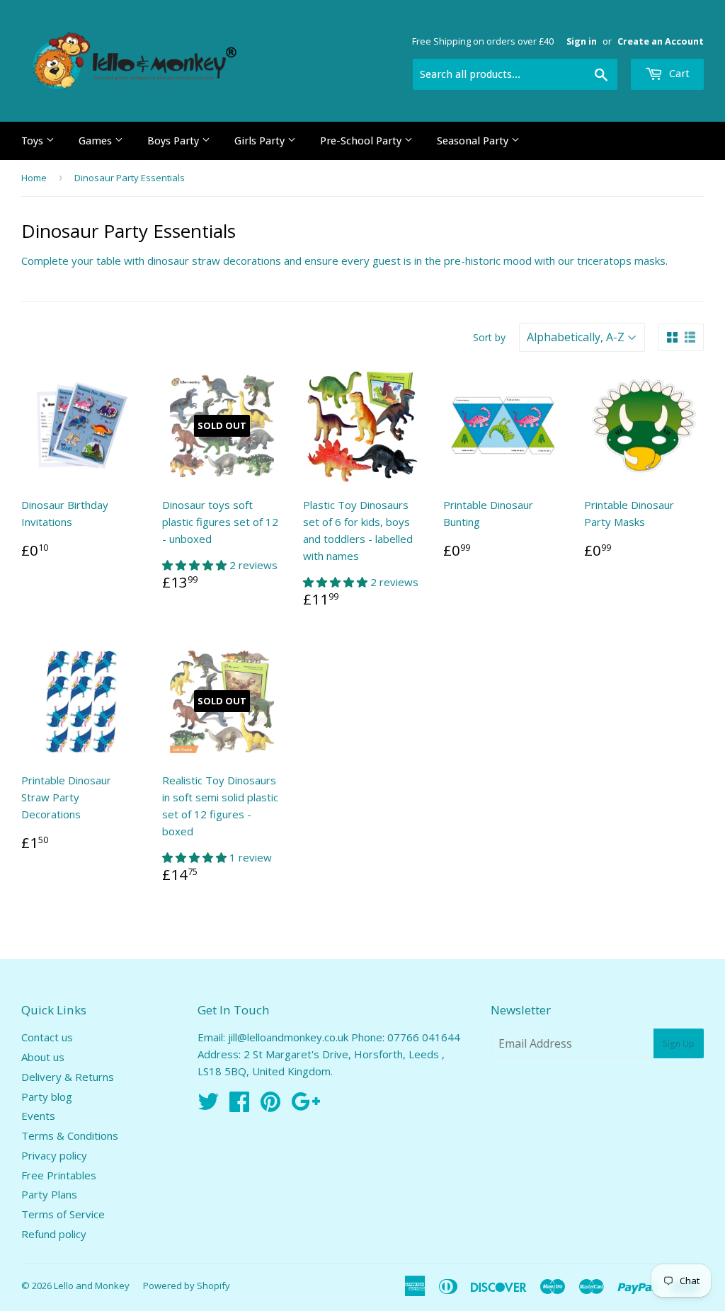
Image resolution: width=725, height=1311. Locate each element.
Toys (33, 140)
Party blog (46, 1096)
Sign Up (679, 1043)
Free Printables (58, 1175)
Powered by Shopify (186, 1285)
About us (42, 1057)
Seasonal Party (474, 140)
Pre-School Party (362, 140)
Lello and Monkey (92, 1285)
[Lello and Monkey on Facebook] (239, 1106)
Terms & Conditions (69, 1135)
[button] (195, 565)
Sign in (581, 41)
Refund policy (53, 1234)
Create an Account (660, 41)
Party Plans (49, 1194)
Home (34, 177)
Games (97, 140)
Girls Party (260, 140)
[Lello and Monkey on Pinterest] (270, 1106)
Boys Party (174, 140)
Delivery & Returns (67, 1077)
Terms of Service (63, 1214)
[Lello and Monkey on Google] (305, 1106)
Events (38, 1116)
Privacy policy (54, 1155)
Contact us (47, 1037)
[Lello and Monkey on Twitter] (208, 1106)
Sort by (489, 337)
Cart (678, 73)
